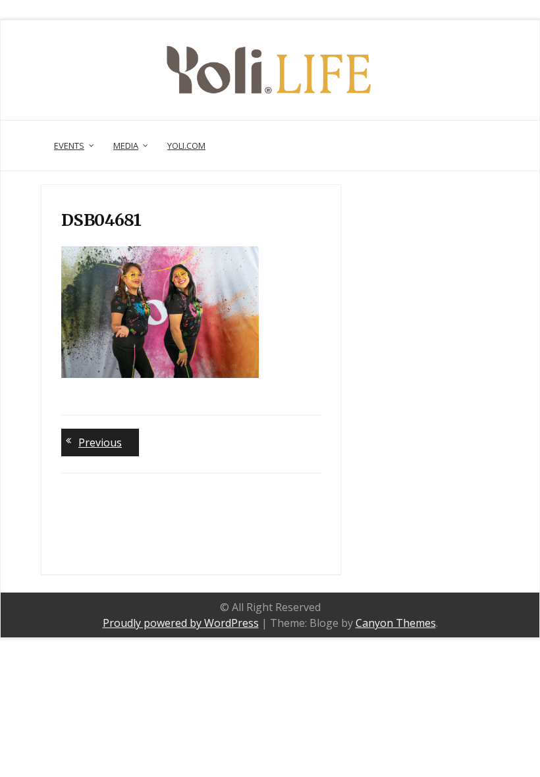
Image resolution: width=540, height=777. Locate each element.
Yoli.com (186, 145)
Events (69, 145)
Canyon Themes (396, 623)
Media (125, 145)
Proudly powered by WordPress (181, 623)
